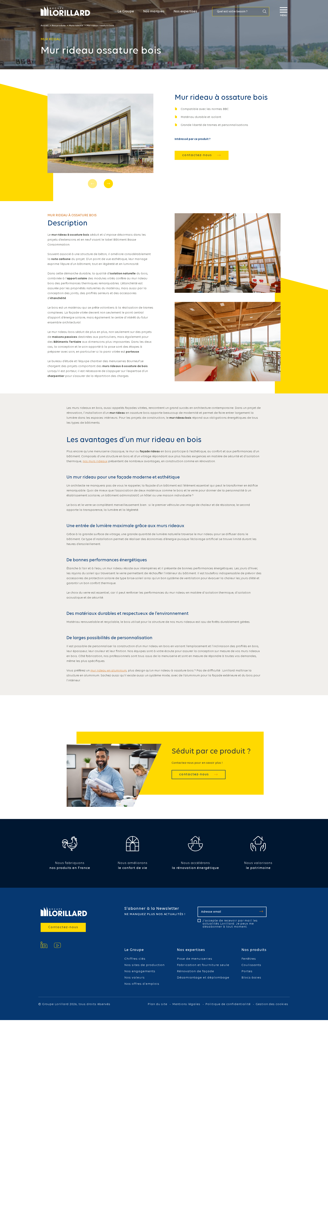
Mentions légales (186, 1004)
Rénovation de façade (195, 971)
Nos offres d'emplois (141, 984)
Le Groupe (125, 11)
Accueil (44, 25)
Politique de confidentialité (228, 1004)
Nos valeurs (134, 977)
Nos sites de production (144, 965)
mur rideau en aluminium (108, 670)
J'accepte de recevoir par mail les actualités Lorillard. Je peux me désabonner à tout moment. (230, 923)
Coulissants (251, 965)
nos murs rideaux (95, 461)
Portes (246, 971)
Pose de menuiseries (194, 958)
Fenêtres (248, 958)
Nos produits (58, 25)
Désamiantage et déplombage (203, 977)
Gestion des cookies (272, 1004)
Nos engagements (139, 971)
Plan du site (157, 1004)
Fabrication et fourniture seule (203, 965)
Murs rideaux (76, 25)
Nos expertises (185, 11)
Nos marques (153, 11)
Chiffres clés (134, 958)
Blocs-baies (251, 977)
